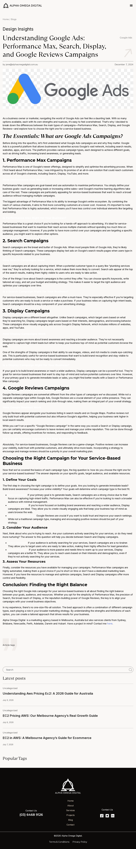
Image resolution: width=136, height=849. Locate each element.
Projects (70, 815)
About (70, 805)
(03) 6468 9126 (31, 815)
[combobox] (65, 670)
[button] (131, 5)
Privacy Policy (80, 842)
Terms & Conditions (59, 842)
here (109, 623)
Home (70, 800)
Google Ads (126, 37)
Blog (70, 820)
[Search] (131, 670)
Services (70, 810)
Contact (70, 824)
